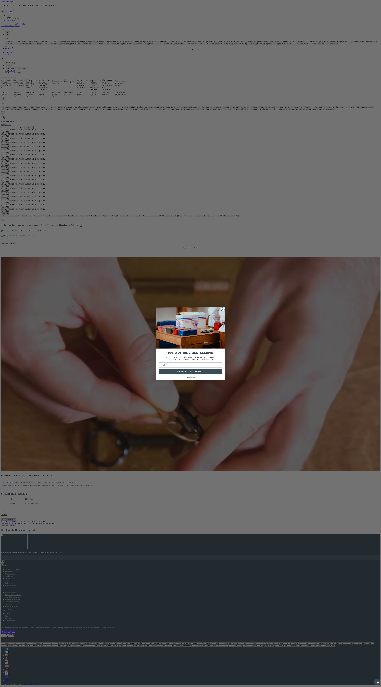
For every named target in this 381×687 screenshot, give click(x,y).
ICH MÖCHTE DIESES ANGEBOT (190, 371)
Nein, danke (190, 377)
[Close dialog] (222, 309)
